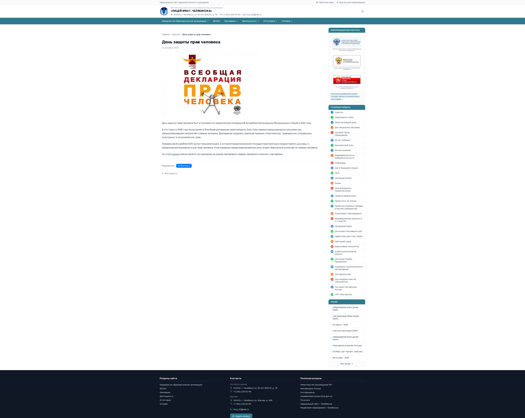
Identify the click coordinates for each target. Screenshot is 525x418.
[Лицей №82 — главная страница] (164, 11)
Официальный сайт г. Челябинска (316, 404)
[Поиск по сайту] (362, 11)
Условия (163, 404)
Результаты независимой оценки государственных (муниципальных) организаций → (345, 96)
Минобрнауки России (310, 388)
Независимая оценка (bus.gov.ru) (316, 396)
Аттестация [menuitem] (269, 21)
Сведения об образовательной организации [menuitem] (184, 21)
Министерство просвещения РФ (316, 385)
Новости (176, 34)
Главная (165, 34)
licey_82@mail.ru (254, 14)
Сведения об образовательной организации (181, 385)
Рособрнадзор (307, 392)
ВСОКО (163, 388)
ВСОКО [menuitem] (216, 21)
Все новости (171, 173)
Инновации (165, 392)
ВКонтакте (185, 166)
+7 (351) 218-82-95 (242, 404)
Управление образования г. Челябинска (319, 408)
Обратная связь (326, 2)
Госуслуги (305, 400)
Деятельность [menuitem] (249, 21)
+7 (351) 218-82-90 (232, 14)
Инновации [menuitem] (229, 21)
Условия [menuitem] (286, 21)
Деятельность (166, 396)
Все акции (346, 363)
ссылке (175, 154)
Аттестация (165, 400)
